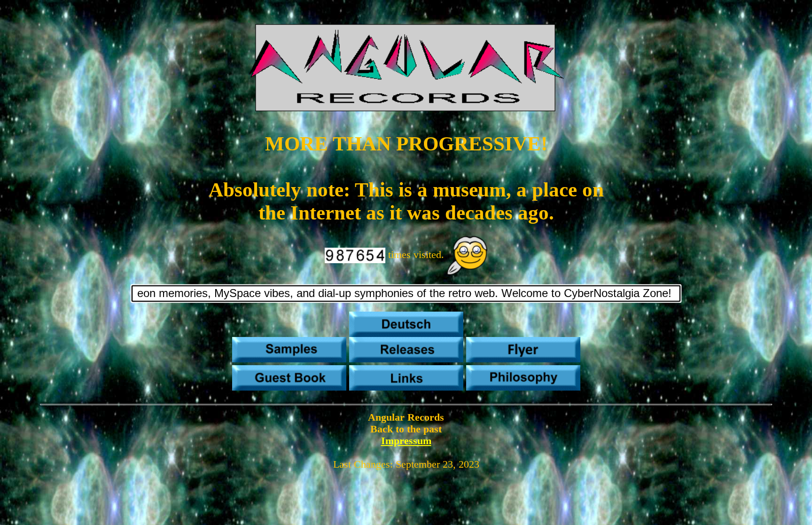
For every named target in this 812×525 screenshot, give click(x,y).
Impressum (406, 441)
